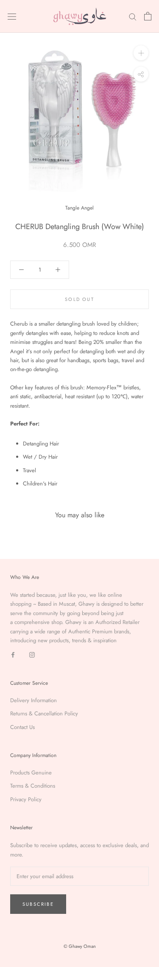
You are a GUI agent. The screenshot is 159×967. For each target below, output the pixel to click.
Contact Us (22, 727)
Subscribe (38, 904)
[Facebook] (13, 653)
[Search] (133, 16)
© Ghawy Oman (80, 946)
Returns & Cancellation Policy (44, 713)
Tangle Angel (79, 208)
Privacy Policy (26, 799)
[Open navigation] (12, 16)
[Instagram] (32, 653)
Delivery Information (33, 700)
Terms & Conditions (32, 786)
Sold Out (79, 299)
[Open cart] (147, 16)
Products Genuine (31, 772)
